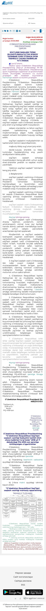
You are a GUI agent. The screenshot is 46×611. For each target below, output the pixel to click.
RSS (23, 585)
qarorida (29, 456)
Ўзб (39, 30)
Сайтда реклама (23, 581)
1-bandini (39, 289)
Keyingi (12, 217)
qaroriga (32, 374)
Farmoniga (7, 78)
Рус (37, 30)
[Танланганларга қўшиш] (3, 31)
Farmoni (16, 92)
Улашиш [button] (32, 23)
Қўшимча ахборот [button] (8, 23)
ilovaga (40, 374)
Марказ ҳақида (23, 573)
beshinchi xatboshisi (33, 460)
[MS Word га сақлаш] (17, 31)
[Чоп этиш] (20, 31)
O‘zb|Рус (42, 31)
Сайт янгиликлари (23, 577)
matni (22, 483)
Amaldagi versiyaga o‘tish (33, 42)
